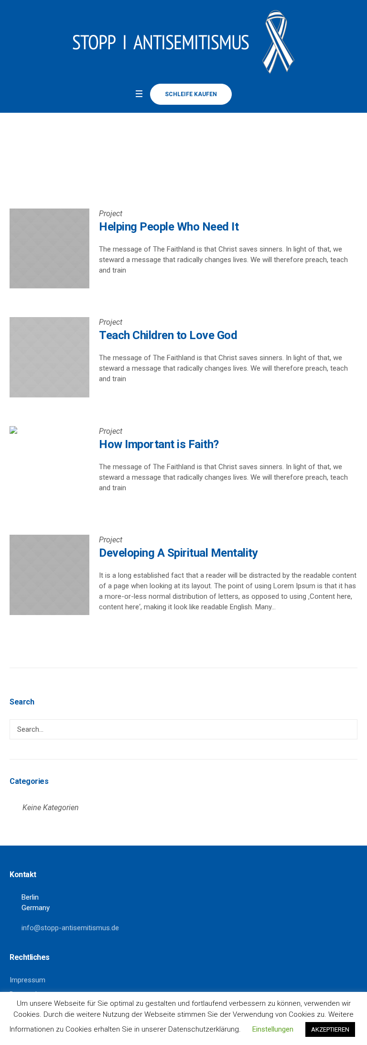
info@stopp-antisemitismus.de (70, 928)
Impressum (27, 980)
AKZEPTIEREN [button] (330, 1029)
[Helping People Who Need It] (49, 248)
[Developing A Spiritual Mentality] (49, 575)
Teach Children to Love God (168, 335)
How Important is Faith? (159, 444)
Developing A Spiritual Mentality (178, 553)
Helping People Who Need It (168, 226)
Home (173, 160)
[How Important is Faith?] (49, 466)
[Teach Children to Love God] (49, 357)
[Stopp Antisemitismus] (184, 42)
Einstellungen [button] (272, 1029)
